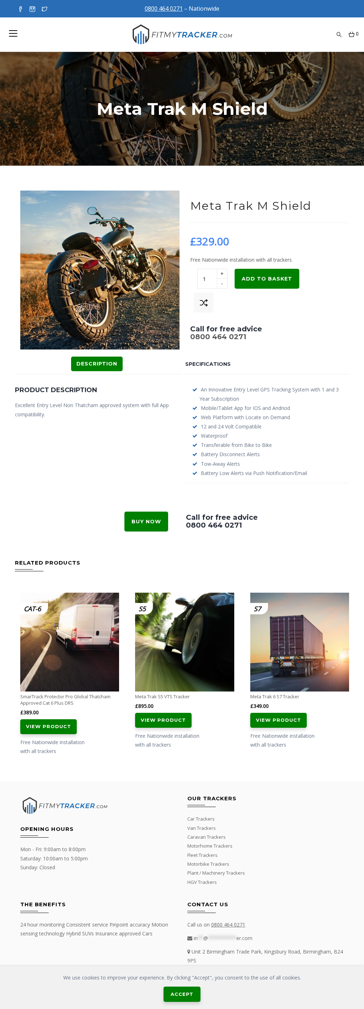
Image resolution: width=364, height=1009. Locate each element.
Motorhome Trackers (209, 846)
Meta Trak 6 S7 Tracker (274, 696)
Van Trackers (201, 828)
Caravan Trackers (206, 837)
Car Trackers (201, 819)
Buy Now (146, 521)
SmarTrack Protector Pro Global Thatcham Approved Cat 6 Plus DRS (65, 699)
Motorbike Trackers (208, 864)
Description (96, 364)
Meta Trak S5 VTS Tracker (162, 696)
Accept (182, 994)
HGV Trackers (202, 882)
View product (48, 726)
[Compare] (204, 303)
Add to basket (267, 279)
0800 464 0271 (218, 336)
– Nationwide (182, 8)
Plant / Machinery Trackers (216, 873)
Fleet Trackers (202, 855)
